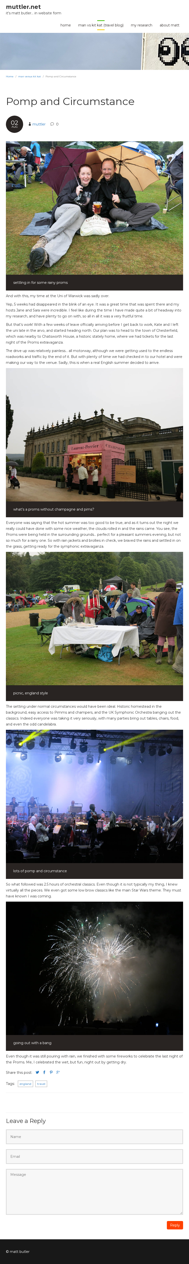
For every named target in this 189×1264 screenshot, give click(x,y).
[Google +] (58, 1072)
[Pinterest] (51, 1072)
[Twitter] (37, 1072)
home (66, 25)
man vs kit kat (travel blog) (101, 25)
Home (10, 76)
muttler (39, 124)
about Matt (169, 25)
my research (141, 25)
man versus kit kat (29, 76)
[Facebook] (44, 1072)
